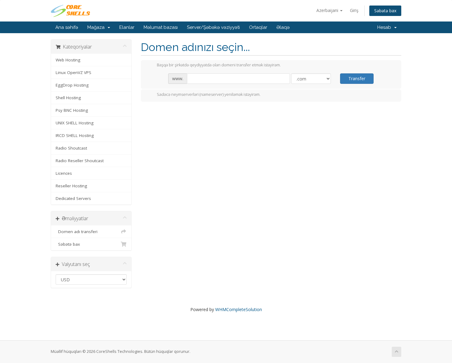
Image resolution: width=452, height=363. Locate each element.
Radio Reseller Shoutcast (80, 160)
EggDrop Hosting (72, 85)
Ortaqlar (258, 27)
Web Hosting (68, 60)
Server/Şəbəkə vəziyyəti (213, 27)
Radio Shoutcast (71, 148)
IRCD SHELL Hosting (75, 135)
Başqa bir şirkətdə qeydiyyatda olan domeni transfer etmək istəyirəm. (219, 65)
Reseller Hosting (71, 186)
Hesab (385, 27)
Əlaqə (283, 27)
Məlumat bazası (161, 27)
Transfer (356, 78)
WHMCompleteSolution (238, 309)
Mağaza (97, 27)
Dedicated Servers (73, 198)
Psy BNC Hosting (72, 110)
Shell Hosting (68, 97)
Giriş (354, 10)
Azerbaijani (327, 10)
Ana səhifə (66, 27)
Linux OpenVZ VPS (73, 72)
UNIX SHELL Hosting (74, 123)
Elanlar (126, 27)
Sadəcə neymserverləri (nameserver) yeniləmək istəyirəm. (208, 94)
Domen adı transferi (76, 231)
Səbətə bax (385, 11)
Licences (64, 173)
